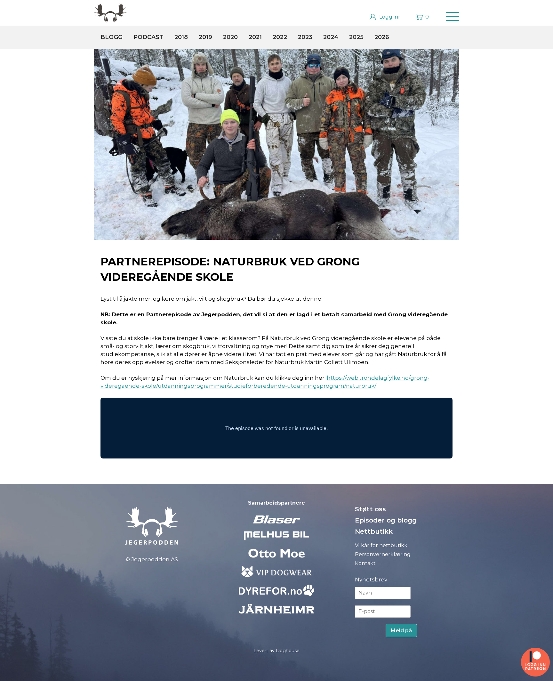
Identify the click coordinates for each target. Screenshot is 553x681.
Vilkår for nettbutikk (381, 545)
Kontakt (365, 563)
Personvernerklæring (383, 554)
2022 (280, 37)
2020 (230, 37)
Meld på (401, 631)
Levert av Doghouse (276, 650)
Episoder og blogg (386, 520)
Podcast (148, 37)
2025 (356, 37)
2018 (181, 37)
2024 (330, 37)
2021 (255, 37)
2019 (205, 37)
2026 (381, 37)
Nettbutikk (374, 531)
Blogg (111, 37)
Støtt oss (370, 509)
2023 (305, 37)
